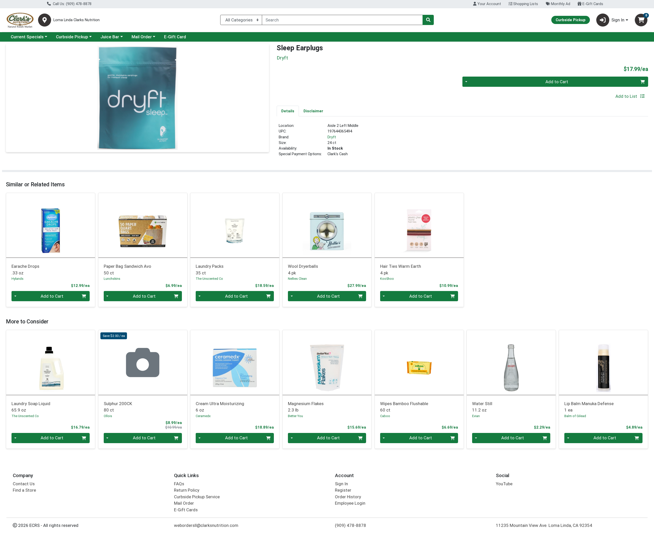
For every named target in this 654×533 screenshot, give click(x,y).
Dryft (332, 137)
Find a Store (24, 490)
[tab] (288, 111)
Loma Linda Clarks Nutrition (76, 20)
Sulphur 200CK (118, 407)
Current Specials (27, 36)
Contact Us (24, 483)
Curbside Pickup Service (197, 496)
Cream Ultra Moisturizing (220, 407)
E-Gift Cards (592, 4)
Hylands (17, 279)
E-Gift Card (175, 36)
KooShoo (387, 279)
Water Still (482, 407)
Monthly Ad (560, 4)
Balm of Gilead (575, 416)
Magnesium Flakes (306, 407)
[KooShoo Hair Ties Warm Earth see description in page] (419, 225)
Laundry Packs (210, 269)
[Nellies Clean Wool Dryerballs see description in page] (327, 225)
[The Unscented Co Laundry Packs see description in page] (235, 225)
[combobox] (342, 20)
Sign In (341, 483)
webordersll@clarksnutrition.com (206, 525)
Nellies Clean (297, 279)
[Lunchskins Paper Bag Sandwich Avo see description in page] (142, 225)
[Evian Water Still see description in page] (511, 362)
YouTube (504, 483)
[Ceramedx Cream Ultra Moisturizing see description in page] (235, 362)
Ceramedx (203, 416)
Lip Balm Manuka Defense (589, 407)
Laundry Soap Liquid (30, 407)
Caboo (385, 416)
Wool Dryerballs (303, 269)
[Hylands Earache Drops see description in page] (50, 225)
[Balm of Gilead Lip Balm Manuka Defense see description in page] (603, 362)
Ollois (108, 416)
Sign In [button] (617, 19)
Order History (348, 496)
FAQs (179, 483)
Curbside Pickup (72, 36)
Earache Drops (25, 269)
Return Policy (186, 490)
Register (343, 490)
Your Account (488, 4)
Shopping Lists (525, 4)
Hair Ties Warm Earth (400, 269)
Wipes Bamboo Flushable (404, 407)
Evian (476, 416)
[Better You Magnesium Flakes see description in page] (327, 362)
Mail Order (142, 36)
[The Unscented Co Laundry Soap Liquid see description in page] (50, 362)
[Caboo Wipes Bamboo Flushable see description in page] (419, 362)
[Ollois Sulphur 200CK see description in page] (142, 362)
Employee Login (350, 503)
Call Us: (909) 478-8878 (71, 4)
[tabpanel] (462, 141)
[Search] (428, 20)
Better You (295, 416)
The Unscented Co (209, 279)
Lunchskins (112, 279)
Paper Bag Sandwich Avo (127, 269)
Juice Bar (109, 36)
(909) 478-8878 (350, 525)
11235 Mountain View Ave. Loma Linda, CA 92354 (544, 525)
